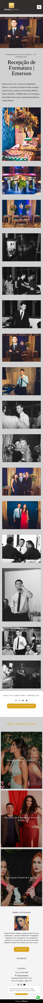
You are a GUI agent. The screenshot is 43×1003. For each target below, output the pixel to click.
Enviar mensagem (22, 975)
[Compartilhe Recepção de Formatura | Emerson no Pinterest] (26, 700)
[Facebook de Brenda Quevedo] (18, 985)
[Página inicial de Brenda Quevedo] (11, 7)
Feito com (21, 1001)
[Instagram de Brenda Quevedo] (21, 985)
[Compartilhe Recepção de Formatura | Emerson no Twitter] (23, 700)
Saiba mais (21, 949)
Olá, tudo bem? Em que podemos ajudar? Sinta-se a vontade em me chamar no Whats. (22, 989)
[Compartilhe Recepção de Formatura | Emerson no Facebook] (15, 700)
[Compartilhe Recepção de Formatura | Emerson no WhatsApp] (19, 700)
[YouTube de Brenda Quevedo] (24, 985)
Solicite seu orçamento (21, 706)
